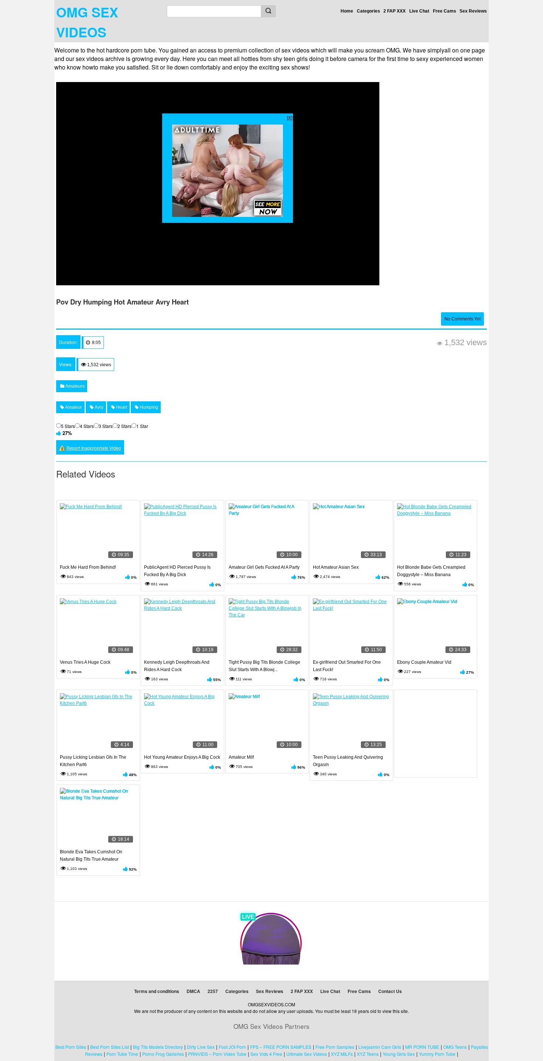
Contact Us (390, 991)
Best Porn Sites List (109, 1047)
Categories (368, 11)
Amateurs (74, 386)
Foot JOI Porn (232, 1047)
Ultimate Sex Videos (306, 1054)
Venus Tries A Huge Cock (85, 662)
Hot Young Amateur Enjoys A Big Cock (182, 757)
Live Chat (419, 11)
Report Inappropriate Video (93, 448)
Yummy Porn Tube (437, 1054)
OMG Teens (455, 1047)
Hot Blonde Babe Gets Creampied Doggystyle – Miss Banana (431, 571)
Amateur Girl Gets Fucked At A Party (264, 567)
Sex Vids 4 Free (266, 1054)
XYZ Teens (368, 1054)
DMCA (193, 991)
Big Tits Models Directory (158, 1047)
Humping (148, 407)
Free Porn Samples (334, 1047)
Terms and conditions (156, 991)
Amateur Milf (241, 757)
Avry (98, 407)
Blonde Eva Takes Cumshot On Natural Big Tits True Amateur (91, 855)
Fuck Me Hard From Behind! (88, 567)
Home (347, 11)
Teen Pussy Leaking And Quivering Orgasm (348, 761)
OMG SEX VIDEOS (87, 21)
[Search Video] (268, 11)
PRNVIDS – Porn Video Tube (217, 1054)
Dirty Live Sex (201, 1047)
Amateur (73, 407)
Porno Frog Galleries (163, 1054)
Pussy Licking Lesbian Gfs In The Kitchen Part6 (93, 761)
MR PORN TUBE (422, 1047)
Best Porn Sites (70, 1047)
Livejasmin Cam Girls (379, 1047)
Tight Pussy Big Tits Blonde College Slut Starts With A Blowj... (264, 666)
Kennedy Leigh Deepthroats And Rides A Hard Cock (176, 666)
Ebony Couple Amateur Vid (424, 662)
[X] (289, 117)
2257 (213, 991)
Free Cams (444, 11)
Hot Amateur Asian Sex (336, 567)
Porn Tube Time (122, 1054)
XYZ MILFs (342, 1054)
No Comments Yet (462, 319)
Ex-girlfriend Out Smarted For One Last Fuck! (347, 666)
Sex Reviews (473, 11)
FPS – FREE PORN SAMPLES (280, 1047)
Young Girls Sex (399, 1054)
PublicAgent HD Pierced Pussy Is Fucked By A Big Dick (177, 571)
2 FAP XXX (394, 11)
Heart (121, 407)
